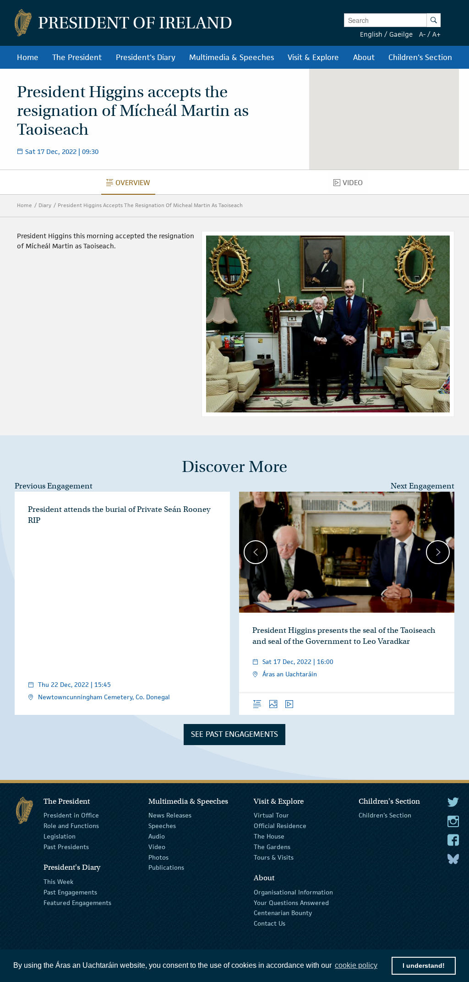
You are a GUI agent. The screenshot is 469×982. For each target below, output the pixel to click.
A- (422, 34)
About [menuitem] (364, 57)
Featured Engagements (77, 902)
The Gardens (272, 847)
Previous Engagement (54, 486)
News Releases (169, 815)
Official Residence (280, 826)
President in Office (71, 815)
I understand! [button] (424, 965)
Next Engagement (422, 486)
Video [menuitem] (355, 185)
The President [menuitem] (77, 57)
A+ (436, 34)
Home (24, 205)
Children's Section (385, 815)
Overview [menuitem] (135, 185)
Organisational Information (293, 892)
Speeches (162, 826)
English (371, 34)
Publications (166, 867)
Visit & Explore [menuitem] (313, 57)
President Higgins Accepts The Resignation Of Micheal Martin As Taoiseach (150, 205)
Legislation (60, 836)
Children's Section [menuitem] (420, 57)
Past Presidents (66, 847)
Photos (158, 857)
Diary (44, 205)
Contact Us (269, 923)
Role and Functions (71, 826)
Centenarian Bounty (283, 913)
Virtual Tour (271, 815)
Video (156, 847)
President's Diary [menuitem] (145, 57)
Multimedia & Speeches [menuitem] (231, 57)
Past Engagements (70, 892)
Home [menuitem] (27, 57)
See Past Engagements (234, 734)
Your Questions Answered (291, 902)
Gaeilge (401, 34)
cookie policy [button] (356, 965)
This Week (58, 882)
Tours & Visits (274, 857)
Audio (156, 836)
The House (269, 836)
